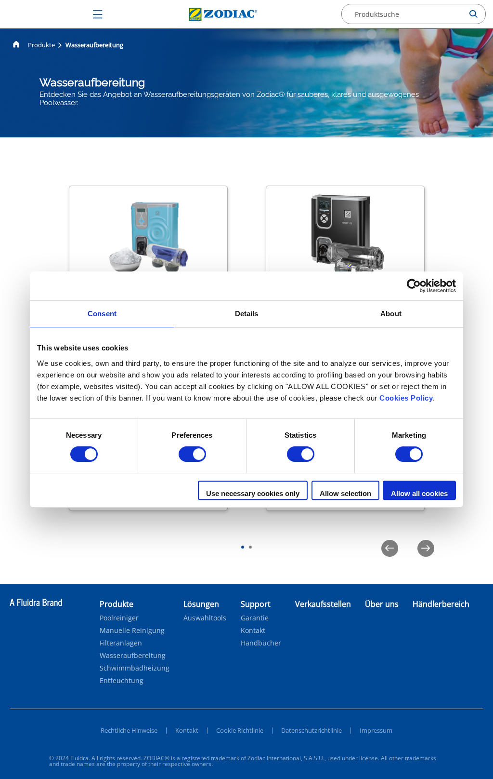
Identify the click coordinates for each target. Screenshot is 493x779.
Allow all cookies (419, 493)
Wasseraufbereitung (133, 655)
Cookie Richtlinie (239, 730)
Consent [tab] (102, 313)
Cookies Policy (406, 398)
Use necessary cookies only (252, 493)
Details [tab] (247, 313)
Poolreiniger (119, 618)
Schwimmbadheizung (134, 668)
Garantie (255, 618)
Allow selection (345, 493)
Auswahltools (204, 618)
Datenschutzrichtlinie (311, 730)
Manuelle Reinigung (132, 630)
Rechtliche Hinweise (129, 730)
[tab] (243, 547)
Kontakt (253, 630)
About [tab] (391, 313)
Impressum (376, 730)
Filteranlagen (121, 643)
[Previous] (389, 548)
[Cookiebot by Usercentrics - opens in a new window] (414, 286)
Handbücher (261, 643)
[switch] (192, 454)
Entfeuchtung (121, 681)
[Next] (425, 548)
